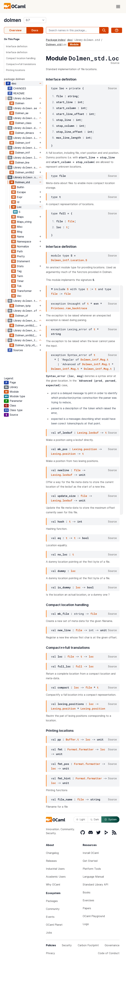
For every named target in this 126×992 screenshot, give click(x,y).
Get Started (90, 860)
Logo (86, 924)
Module (74, 44)
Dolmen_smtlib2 (24, 172)
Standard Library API (95, 884)
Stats (20, 266)
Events (50, 916)
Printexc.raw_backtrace (69, 308)
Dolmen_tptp (23, 305)
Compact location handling (20, 58)
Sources (18, 350)
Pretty (21, 256)
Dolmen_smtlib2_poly (27, 325)
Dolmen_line (22, 162)
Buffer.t (72, 739)
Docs (35, 30)
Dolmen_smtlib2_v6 (26, 335)
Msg (19, 231)
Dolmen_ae (21, 113)
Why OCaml (53, 884)
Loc (19, 207)
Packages (52, 901)
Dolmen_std (22, 182)
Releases (51, 860)
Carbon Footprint (88, 945)
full (79, 666)
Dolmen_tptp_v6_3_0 (27, 345)
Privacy (50, 953)
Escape (21, 192)
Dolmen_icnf (22, 142)
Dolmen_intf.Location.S (69, 260)
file (71, 221)
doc (13, 83)
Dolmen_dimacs (24, 132)
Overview (15, 30)
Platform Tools (92, 868)
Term (20, 276)
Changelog (52, 853)
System (112, 819)
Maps (20, 216)
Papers (87, 908)
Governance (112, 945)
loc (73, 571)
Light (82, 819)
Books (86, 892)
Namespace (24, 241)
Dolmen (19, 103)
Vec (19, 295)
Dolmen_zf (21, 315)
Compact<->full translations (21, 64)
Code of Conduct (108, 953)
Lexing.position (84, 449)
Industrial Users (55, 868)
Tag (19, 271)
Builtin (20, 187)
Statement (23, 261)
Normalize (23, 246)
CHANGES (19, 88)
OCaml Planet (54, 924)
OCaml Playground (94, 916)
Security (67, 945)
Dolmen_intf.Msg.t (94, 359)
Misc (20, 226)
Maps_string (24, 221)
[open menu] (118, 6)
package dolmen (14, 79)
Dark (96, 819)
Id (18, 202)
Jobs (49, 932)
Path (20, 251)
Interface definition (16, 46)
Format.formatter (80, 749)
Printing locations (15, 70)
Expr (19, 197)
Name (20, 236)
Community (53, 909)
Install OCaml (91, 853)
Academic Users (56, 876)
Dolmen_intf (22, 152)
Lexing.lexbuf (88, 432)
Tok (19, 286)
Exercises (88, 900)
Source (115, 63)
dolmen (12, 20)
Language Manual (93, 876)
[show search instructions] (116, 30)
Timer (20, 281)
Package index (55, 39)
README (19, 93)
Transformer (24, 291)
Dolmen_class (23, 123)
